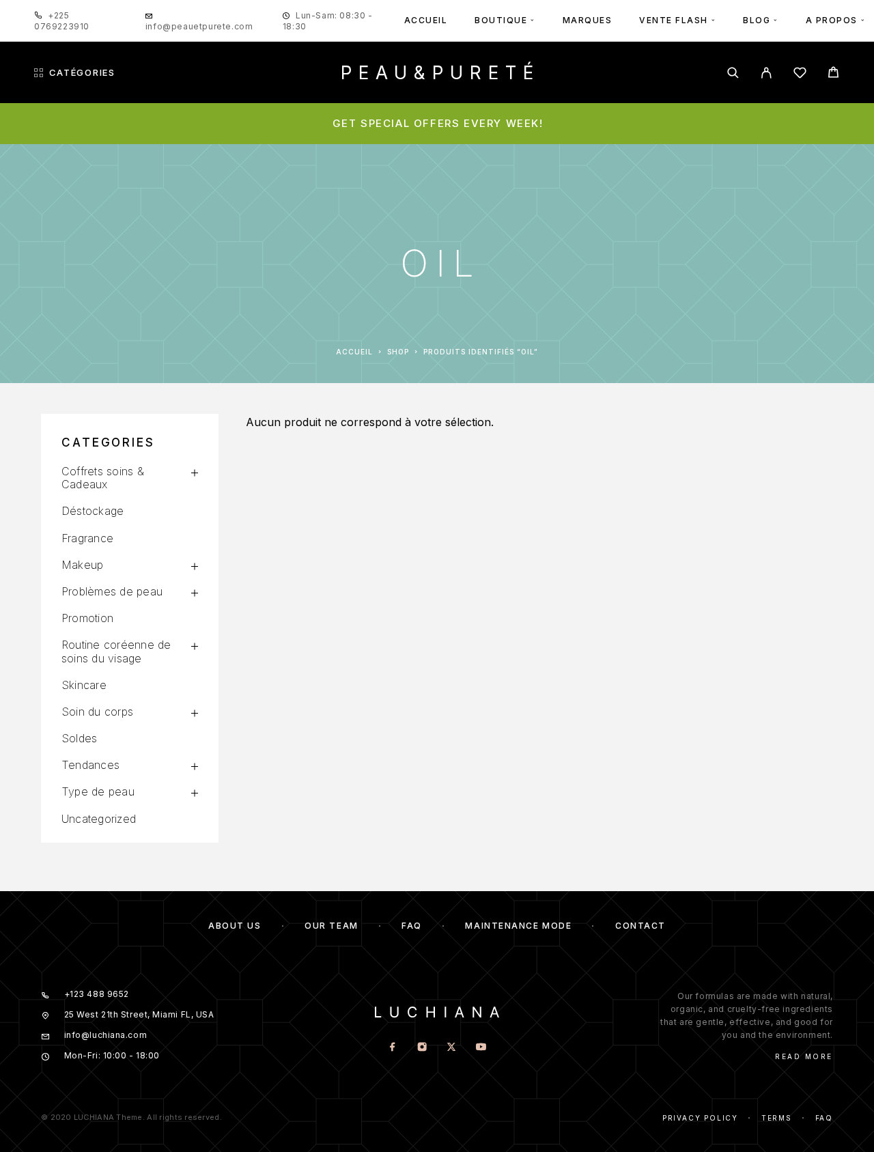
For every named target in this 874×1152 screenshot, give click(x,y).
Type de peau (98, 791)
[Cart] (833, 74)
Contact (640, 926)
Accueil (354, 352)
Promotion (87, 618)
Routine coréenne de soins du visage (116, 651)
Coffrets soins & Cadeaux (102, 477)
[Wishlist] (800, 75)
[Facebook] (393, 1047)
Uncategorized (98, 819)
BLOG (756, 20)
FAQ (411, 926)
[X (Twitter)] (451, 1047)
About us (234, 926)
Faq (824, 1118)
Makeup (82, 565)
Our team (331, 926)
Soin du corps (97, 711)
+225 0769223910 (61, 20)
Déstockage (92, 511)
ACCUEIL (426, 20)
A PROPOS (832, 20)
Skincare (84, 685)
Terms (776, 1118)
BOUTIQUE (501, 20)
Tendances (90, 765)
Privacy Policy (700, 1118)
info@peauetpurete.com (199, 26)
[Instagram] (422, 1047)
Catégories (82, 73)
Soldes (79, 738)
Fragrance (87, 538)
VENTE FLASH (673, 20)
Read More (804, 1056)
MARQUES (587, 20)
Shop (398, 352)
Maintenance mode (518, 926)
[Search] (733, 72)
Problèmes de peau (112, 591)
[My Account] (766, 72)
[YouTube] (481, 1047)
